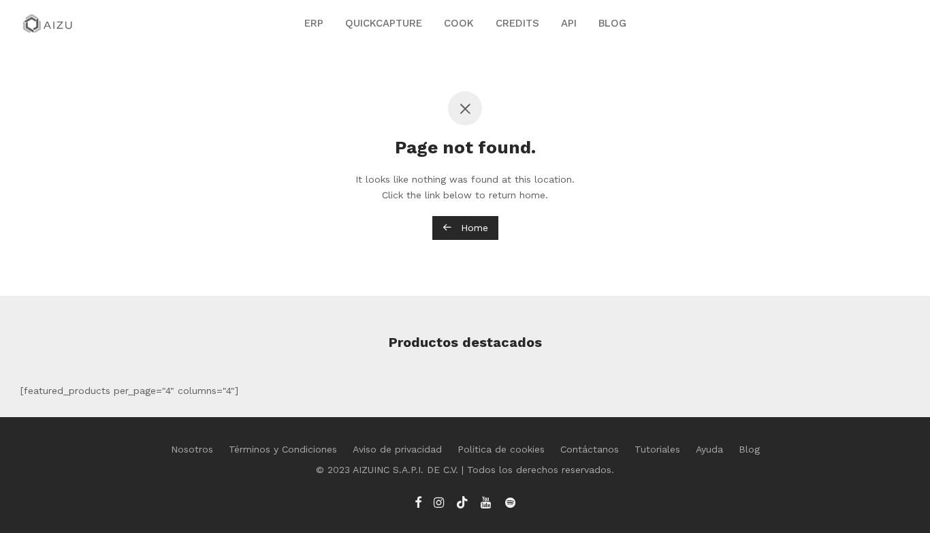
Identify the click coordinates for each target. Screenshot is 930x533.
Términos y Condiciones (283, 449)
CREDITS (517, 23)
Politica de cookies (501, 449)
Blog (749, 449)
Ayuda (709, 449)
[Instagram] (439, 501)
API (569, 23)
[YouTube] (487, 501)
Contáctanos (589, 449)
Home (473, 227)
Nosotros (192, 449)
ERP (313, 23)
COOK (459, 23)
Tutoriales (657, 449)
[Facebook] (418, 501)
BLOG (612, 23)
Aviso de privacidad (397, 449)
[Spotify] (510, 501)
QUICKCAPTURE (383, 23)
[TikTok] (462, 501)
